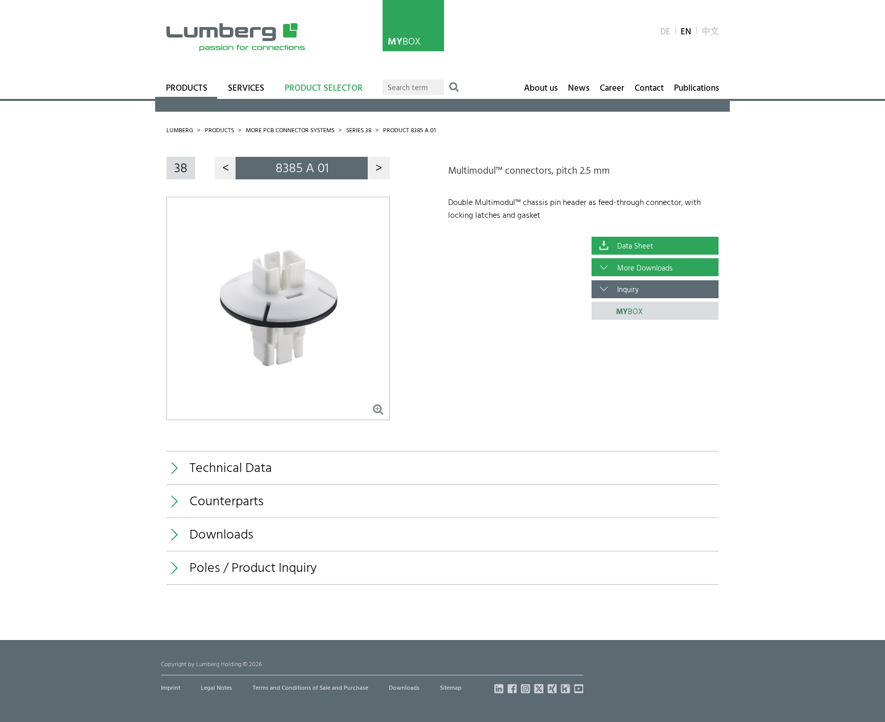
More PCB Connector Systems (290, 131)
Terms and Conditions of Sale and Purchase (310, 688)
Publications (696, 88)
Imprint (170, 688)
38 (180, 168)
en (686, 32)
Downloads (404, 688)
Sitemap (450, 688)
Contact (649, 88)
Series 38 (358, 131)
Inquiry (628, 290)
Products (186, 88)
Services (246, 88)
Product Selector (324, 88)
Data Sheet (635, 246)
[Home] (235, 37)
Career (612, 88)
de (665, 32)
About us (541, 88)
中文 (710, 32)
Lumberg (179, 131)
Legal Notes (216, 688)
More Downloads (644, 268)
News (578, 88)
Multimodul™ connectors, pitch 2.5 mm (529, 171)
